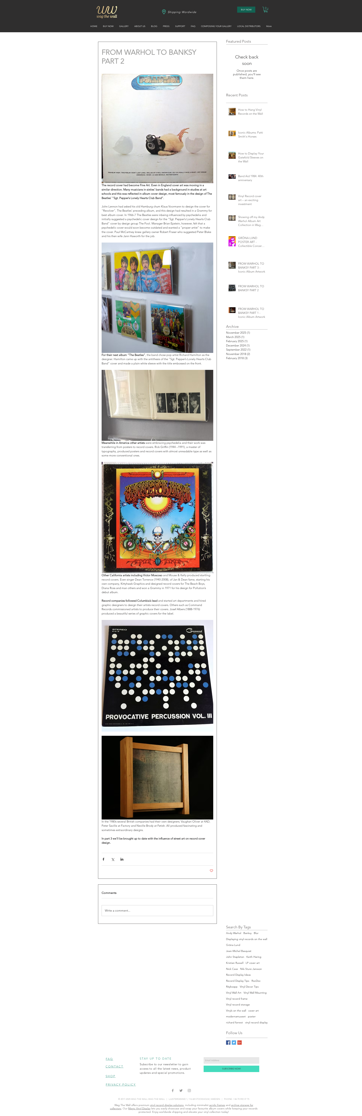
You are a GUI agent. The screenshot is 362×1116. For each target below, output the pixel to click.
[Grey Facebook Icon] (173, 1090)
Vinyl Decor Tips (249, 986)
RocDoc (256, 980)
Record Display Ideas (238, 974)
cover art (253, 1010)
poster (252, 1016)
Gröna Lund (233, 945)
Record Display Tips (237, 980)
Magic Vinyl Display (139, 1108)
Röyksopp (232, 986)
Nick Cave (232, 969)
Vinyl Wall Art (233, 992)
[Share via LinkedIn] (122, 859)
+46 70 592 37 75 (241, 1099)
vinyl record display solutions (167, 1105)
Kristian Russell (234, 963)
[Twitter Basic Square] (234, 1042)
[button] (265, 9)
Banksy (247, 933)
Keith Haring (253, 957)
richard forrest (234, 1022)
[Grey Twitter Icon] (181, 1090)
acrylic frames (217, 1105)
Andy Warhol (233, 933)
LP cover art (253, 963)
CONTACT (114, 1066)
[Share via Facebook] (103, 859)
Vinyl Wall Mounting (255, 992)
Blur (256, 933)
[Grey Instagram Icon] (189, 1090)
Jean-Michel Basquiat (238, 951)
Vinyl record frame (237, 998)
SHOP (111, 1076)
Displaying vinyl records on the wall (246, 939)
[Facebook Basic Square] (228, 1042)
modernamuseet (236, 1016)
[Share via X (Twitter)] (112, 859)
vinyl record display (256, 1022)
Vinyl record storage (238, 1004)
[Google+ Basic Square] (239, 1042)
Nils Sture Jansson (251, 969)
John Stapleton (235, 957)
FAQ (109, 1059)
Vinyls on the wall (236, 1010)
